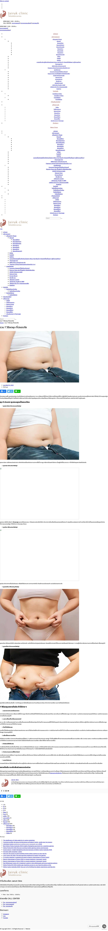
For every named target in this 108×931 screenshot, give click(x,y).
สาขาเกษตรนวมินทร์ (26, 23)
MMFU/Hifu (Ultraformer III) (59, 162)
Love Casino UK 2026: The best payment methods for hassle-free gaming (24, 855)
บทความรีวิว (6, 818)
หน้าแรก (55, 131)
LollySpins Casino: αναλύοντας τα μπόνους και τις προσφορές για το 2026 (22, 844)
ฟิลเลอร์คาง (60, 144)
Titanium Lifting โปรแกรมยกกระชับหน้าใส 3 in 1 (59, 163)
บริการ (5, 820)
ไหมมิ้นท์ (59, 154)
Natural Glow (59, 173)
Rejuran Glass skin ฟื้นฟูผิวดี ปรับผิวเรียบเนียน (58, 169)
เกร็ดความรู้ (56, 198)
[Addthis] (6, 791)
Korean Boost (59, 175)
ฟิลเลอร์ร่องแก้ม (60, 143)
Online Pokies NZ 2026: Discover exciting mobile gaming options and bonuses (25, 848)
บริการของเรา (55, 133)
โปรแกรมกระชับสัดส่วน (56, 773)
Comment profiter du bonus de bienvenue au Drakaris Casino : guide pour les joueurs (27, 842)
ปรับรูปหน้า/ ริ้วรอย (57, 135)
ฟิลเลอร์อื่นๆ (57, 211)
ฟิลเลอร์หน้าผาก (60, 141)
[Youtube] (8, 791)
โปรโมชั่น (55, 186)
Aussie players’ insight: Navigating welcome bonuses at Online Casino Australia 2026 (27, 850)
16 (3, 806)
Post (4, 814)
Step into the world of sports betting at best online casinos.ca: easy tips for (25, 853)
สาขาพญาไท (35, 23)
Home (1, 323)
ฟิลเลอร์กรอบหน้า (60, 150)
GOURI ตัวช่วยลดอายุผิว (58, 171)
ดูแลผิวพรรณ (57, 165)
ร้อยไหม (59, 156)
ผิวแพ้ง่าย (58, 184)
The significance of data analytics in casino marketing (19, 840)
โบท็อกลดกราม (57, 202)
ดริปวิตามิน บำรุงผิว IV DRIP (58, 181)
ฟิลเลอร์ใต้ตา (60, 139)
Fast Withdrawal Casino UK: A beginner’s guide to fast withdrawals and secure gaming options (30, 863)
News (4, 812)
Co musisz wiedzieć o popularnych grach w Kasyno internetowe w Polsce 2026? (26, 857)
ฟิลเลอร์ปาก (60, 148)
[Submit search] (61, 218)
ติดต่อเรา (55, 215)
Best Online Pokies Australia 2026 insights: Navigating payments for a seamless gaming (28, 846)
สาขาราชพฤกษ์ (16, 23)
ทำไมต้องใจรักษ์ (56, 196)
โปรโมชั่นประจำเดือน (57, 188)
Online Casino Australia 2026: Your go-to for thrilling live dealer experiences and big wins (29, 867)
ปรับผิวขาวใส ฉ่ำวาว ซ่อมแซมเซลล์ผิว (58, 182)
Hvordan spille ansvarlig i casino (12, 852)
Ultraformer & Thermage (57, 213)
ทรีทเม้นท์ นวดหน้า (59, 179)
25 (4, 808)
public (5, 816)
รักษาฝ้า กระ (59, 177)
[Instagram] (4, 791)
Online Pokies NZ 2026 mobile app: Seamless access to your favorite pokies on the (27, 865)
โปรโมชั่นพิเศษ (57, 192)
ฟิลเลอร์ (59, 137)
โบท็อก (59, 152)
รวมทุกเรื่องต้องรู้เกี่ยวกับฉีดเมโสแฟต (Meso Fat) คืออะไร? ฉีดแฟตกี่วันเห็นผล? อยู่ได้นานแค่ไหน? (58, 158)
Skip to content (4, 1)
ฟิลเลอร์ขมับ (60, 146)
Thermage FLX (59, 160)
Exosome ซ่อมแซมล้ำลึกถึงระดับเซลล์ (59, 167)
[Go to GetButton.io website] (104, 929)
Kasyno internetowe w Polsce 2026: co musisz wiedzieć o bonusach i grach (24, 859)
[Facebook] (1, 791)
